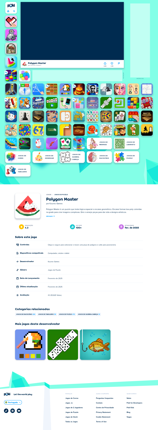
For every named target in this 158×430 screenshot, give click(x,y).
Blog (128, 412)
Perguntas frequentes (104, 398)
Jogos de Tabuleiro (47, 314)
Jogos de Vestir (71, 417)
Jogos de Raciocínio (25, 314)
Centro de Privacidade (105, 408)
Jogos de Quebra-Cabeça (89, 314)
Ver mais (49, 216)
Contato (99, 403)
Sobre (129, 398)
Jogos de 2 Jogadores (74, 408)
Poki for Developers (134, 403)
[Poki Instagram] (12, 411)
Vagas (129, 417)
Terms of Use (101, 422)
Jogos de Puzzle (61, 194)
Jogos (48, 194)
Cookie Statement (103, 417)
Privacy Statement (103, 412)
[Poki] (11, 5)
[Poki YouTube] (19, 411)
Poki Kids (130, 408)
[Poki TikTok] (6, 411)
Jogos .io (69, 403)
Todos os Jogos (71, 422)
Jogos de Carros (71, 398)
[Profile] (8, 11)
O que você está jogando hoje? (14, 11)
